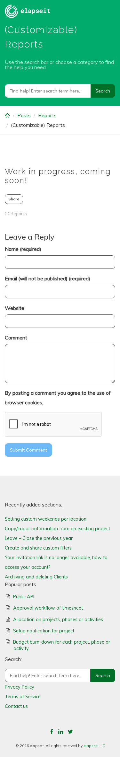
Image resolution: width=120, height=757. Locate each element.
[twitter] (70, 731)
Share (14, 199)
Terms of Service (23, 697)
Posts (24, 115)
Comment (16, 337)
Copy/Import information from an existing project (57, 529)
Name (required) (23, 249)
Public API (23, 597)
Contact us (16, 706)
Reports (47, 115)
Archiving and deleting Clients (36, 577)
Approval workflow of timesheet (48, 608)
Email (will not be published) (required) (47, 278)
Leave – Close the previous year (39, 538)
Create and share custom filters (38, 548)
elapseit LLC (94, 745)
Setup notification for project (43, 631)
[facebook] (51, 731)
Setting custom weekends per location (45, 519)
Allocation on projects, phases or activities (58, 619)
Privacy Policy (19, 687)
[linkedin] (60, 731)
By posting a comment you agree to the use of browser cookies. (58, 398)
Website (14, 308)
